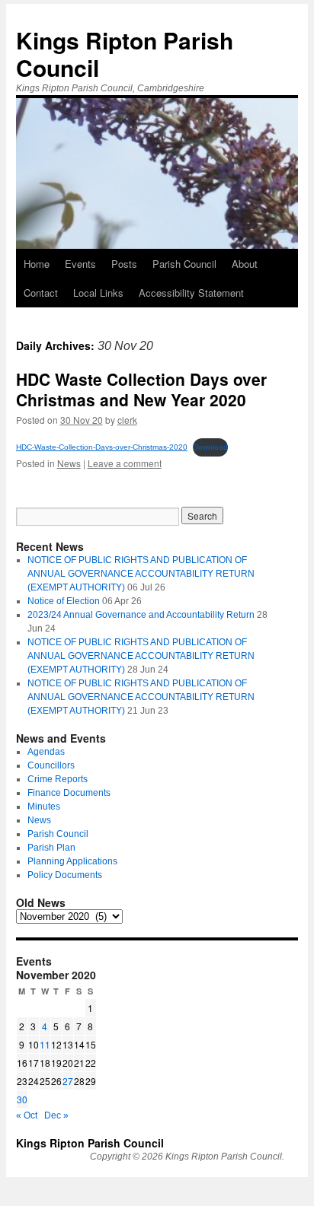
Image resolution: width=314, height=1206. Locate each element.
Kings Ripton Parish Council (90, 1142)
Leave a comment (125, 463)
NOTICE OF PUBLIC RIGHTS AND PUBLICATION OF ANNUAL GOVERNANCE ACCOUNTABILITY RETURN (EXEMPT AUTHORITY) (141, 574)
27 (67, 1080)
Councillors (51, 765)
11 (45, 1044)
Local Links (98, 292)
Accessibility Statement (191, 292)
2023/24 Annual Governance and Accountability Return (141, 614)
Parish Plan (51, 847)
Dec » (56, 1115)
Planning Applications (72, 861)
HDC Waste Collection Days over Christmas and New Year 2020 (141, 389)
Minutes (43, 806)
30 (22, 1099)
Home (37, 263)
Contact (41, 292)
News (69, 463)
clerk (127, 419)
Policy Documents (64, 875)
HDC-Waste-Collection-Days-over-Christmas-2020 (101, 447)
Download (210, 447)
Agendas (46, 751)
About (245, 263)
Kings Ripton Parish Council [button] (124, 54)
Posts (124, 263)
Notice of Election (63, 601)
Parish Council (184, 263)
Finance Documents (69, 793)
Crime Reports (57, 779)
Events (80, 263)
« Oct (26, 1115)
